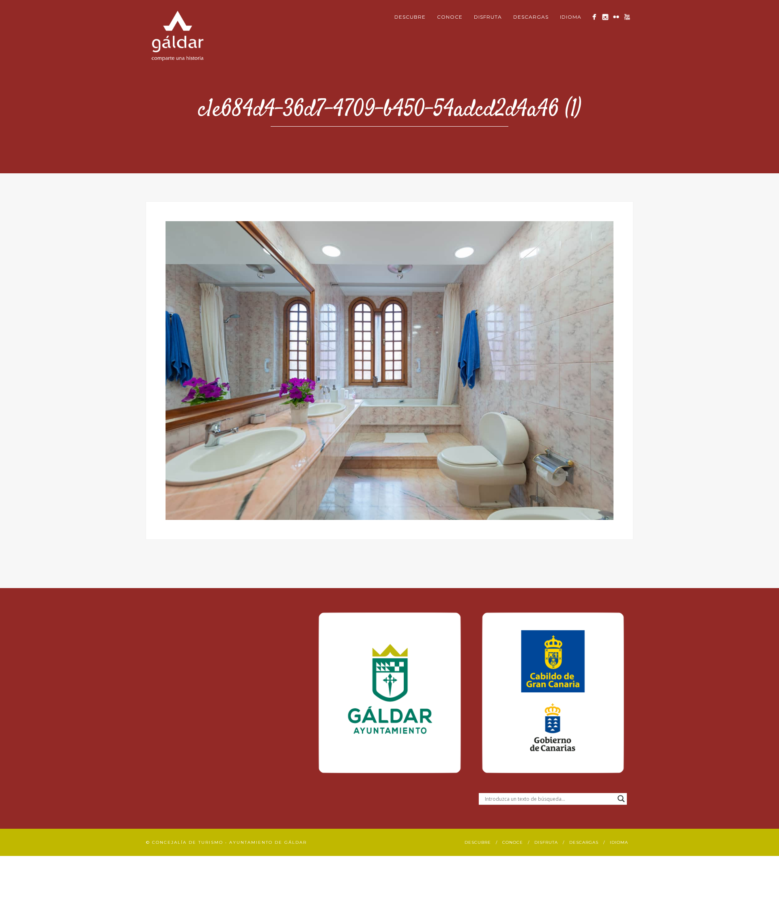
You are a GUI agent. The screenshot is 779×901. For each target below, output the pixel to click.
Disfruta (488, 17)
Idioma (570, 17)
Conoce (450, 17)
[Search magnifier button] (621, 798)
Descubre (410, 17)
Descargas (531, 17)
